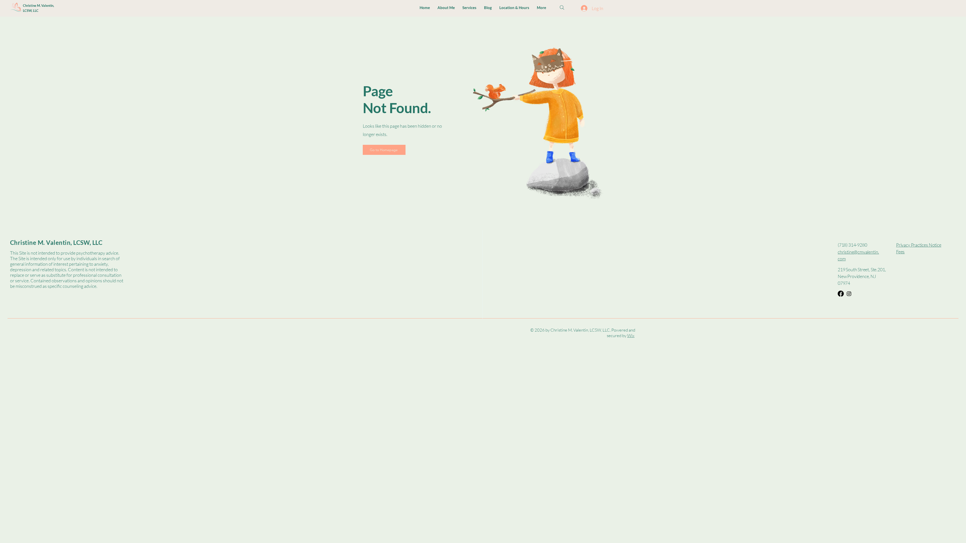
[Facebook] (841, 294)
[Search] (562, 7)
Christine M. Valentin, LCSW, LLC (56, 242)
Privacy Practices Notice (918, 245)
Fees (900, 251)
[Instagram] (849, 294)
